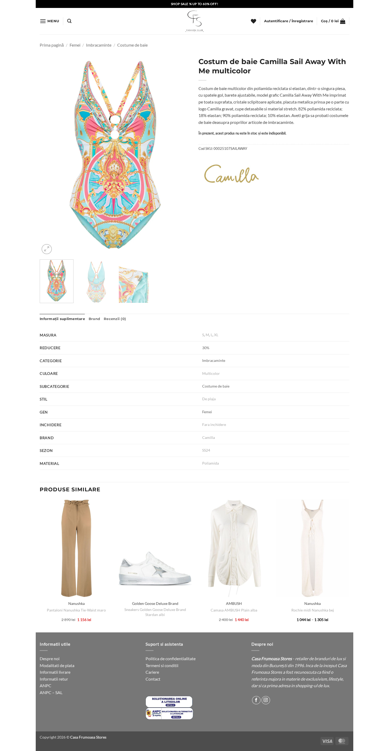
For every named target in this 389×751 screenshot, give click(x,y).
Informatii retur (54, 678)
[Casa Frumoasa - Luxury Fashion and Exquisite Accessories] (194, 21)
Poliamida (210, 463)
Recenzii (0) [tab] (115, 319)
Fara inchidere (214, 424)
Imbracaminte (98, 44)
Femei (75, 44)
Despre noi (50, 658)
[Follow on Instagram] (265, 700)
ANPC (45, 685)
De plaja (209, 399)
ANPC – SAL (51, 692)
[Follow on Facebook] (256, 700)
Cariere (152, 671)
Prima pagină (52, 44)
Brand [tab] (94, 319)
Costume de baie (132, 44)
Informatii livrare (55, 671)
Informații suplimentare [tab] (62, 319)
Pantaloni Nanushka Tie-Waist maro (76, 610)
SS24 (206, 450)
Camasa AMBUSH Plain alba (234, 610)
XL (216, 334)
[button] (49, 21)
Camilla (208, 437)
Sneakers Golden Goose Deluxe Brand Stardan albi (155, 612)
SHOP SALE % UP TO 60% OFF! (194, 4)
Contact (153, 678)
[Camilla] (231, 173)
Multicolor (211, 373)
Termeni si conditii (162, 665)
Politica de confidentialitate (171, 658)
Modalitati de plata (57, 665)
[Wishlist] (253, 21)
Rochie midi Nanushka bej (312, 610)
